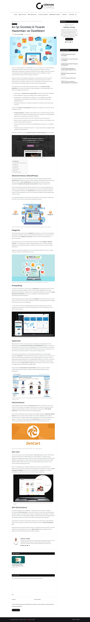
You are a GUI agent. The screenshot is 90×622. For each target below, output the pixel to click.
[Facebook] (23, 545)
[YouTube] (27, 545)
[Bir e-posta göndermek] (22, 34)
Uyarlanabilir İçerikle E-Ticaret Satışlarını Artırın (18, 565)
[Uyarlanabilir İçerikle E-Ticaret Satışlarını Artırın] (18, 559)
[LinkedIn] (26, 545)
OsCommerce (16, 169)
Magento (15, 164)
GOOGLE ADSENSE (43, 14)
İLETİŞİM (72, 14)
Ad (13, 594)
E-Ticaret (19, 21)
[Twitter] (24, 545)
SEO (16, 14)
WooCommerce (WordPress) (19, 162)
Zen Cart (15, 170)
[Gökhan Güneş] (45, 6)
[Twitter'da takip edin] (21, 34)
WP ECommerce (17, 172)
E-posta (14, 599)
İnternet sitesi (37, 599)
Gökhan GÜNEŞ (17, 34)
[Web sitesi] (21, 545)
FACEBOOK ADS (32, 14)
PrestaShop (16, 166)
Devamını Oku (69, 39)
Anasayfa (15, 21)
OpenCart (16, 167)
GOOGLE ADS (23, 14)
